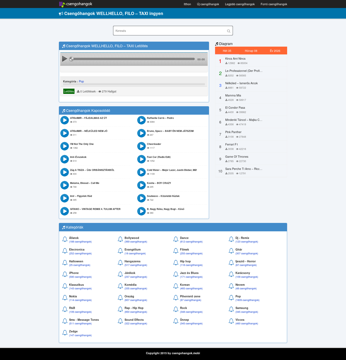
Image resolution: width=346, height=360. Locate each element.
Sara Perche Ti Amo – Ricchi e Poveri (249, 169)
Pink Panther (233, 132)
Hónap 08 (251, 51)
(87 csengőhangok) (246, 265)
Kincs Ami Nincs (235, 58)
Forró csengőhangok (274, 4)
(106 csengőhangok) (80, 311)
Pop (81, 81)
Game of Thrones (236, 156)
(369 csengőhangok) (136, 241)
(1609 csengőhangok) (247, 300)
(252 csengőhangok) (80, 253)
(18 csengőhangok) (135, 253)
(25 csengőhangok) (79, 265)
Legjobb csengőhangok (240, 4)
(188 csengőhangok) (80, 241)
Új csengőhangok (208, 4)
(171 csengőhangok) (191, 276)
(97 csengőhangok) (190, 300)
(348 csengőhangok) (191, 311)
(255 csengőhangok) (191, 253)
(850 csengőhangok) (136, 311)
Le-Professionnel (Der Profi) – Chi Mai (249, 71)
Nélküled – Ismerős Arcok (241, 83)
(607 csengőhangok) (136, 300)
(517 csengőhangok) (136, 265)
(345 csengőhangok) (246, 311)
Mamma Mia (233, 95)
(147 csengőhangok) (80, 335)
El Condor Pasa (235, 107)
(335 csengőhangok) (136, 288)
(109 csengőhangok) (246, 276)
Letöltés (69, 91)
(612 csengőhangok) (191, 241)
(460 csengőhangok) (246, 323)
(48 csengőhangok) (246, 288)
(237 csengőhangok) (136, 276)
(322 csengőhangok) (136, 323)
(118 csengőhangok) (191, 265)
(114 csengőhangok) (80, 300)
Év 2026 (275, 51)
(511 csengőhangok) (80, 323)
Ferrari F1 (231, 144)
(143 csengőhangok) (80, 288)
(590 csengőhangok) (80, 276)
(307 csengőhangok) (246, 253)
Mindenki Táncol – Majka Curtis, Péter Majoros (254, 120)
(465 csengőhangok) (191, 288)
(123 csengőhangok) (246, 241)
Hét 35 (227, 51)
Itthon (187, 4)
